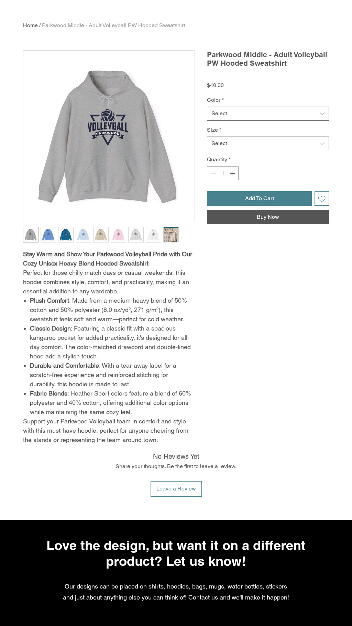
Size (214, 130)
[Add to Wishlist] (322, 198)
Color (215, 100)
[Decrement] (213, 173)
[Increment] (233, 173)
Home (30, 25)
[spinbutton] (223, 173)
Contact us (203, 597)
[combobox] (268, 113)
